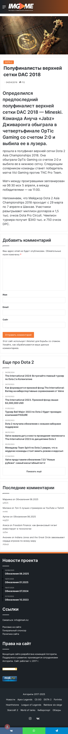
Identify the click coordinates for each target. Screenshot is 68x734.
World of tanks (27, 710)
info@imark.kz (21, 620)
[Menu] (4, 8)
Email (6, 307)
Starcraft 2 (12, 710)
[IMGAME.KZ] (21, 6)
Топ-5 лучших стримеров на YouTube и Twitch (39, 508)
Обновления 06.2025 (27, 499)
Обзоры (57, 710)
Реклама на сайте (11, 627)
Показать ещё (34, 471)
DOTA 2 (8, 62)
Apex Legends (24, 699)
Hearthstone (12, 704)
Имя (5, 294)
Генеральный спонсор (14, 630)
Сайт (5, 319)
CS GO (38, 699)
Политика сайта (10, 634)
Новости (10, 699)
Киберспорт (44, 710)
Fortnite (58, 699)
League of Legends (31, 704)
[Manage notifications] (7, 726)
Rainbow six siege (53, 704)
